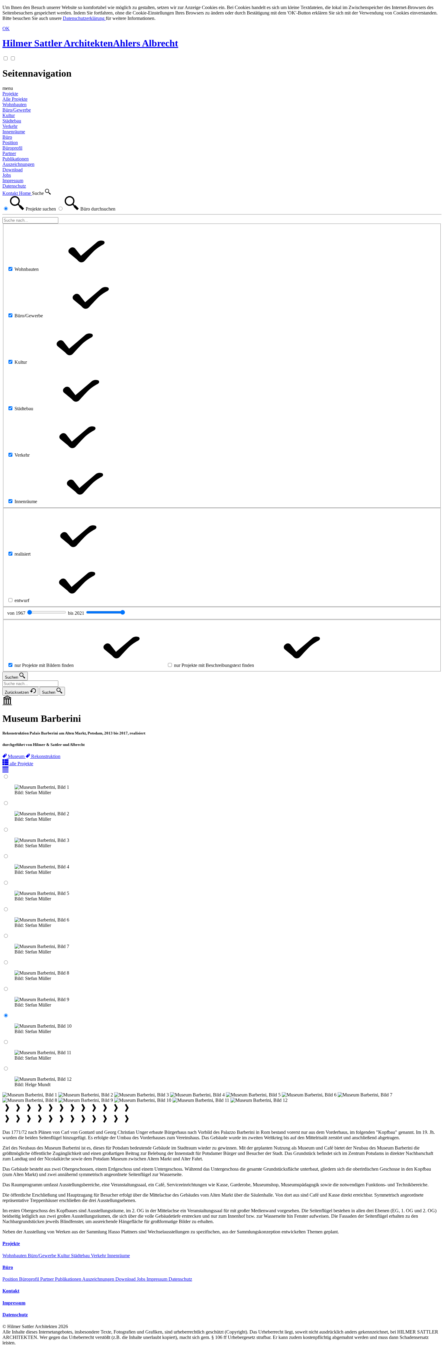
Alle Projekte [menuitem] (14, 99)
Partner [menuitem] (9, 153)
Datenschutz (180, 1279)
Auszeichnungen (98, 1279)
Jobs (141, 1279)
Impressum (157, 1279)
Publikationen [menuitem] (15, 158)
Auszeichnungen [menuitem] (18, 164)
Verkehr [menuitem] (10, 126)
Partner (47, 1279)
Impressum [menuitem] (12, 180)
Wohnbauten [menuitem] (14, 104)
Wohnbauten (15, 1255)
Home (25, 193)
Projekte (10, 93)
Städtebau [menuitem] (11, 120)
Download (126, 1279)
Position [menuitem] (10, 142)
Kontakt (10, 193)
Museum (17, 756)
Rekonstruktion (45, 756)
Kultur (64, 1255)
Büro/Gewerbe (42, 1255)
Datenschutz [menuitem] (14, 186)
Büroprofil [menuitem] (12, 148)
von (17, 613)
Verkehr (99, 1255)
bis (76, 613)
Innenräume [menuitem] (13, 131)
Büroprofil (29, 1279)
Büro (7, 137)
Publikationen (68, 1279)
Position (10, 1279)
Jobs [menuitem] (6, 175)
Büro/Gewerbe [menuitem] (16, 110)
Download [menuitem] (12, 169)
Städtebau (81, 1255)
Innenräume (118, 1255)
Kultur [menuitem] (8, 115)
